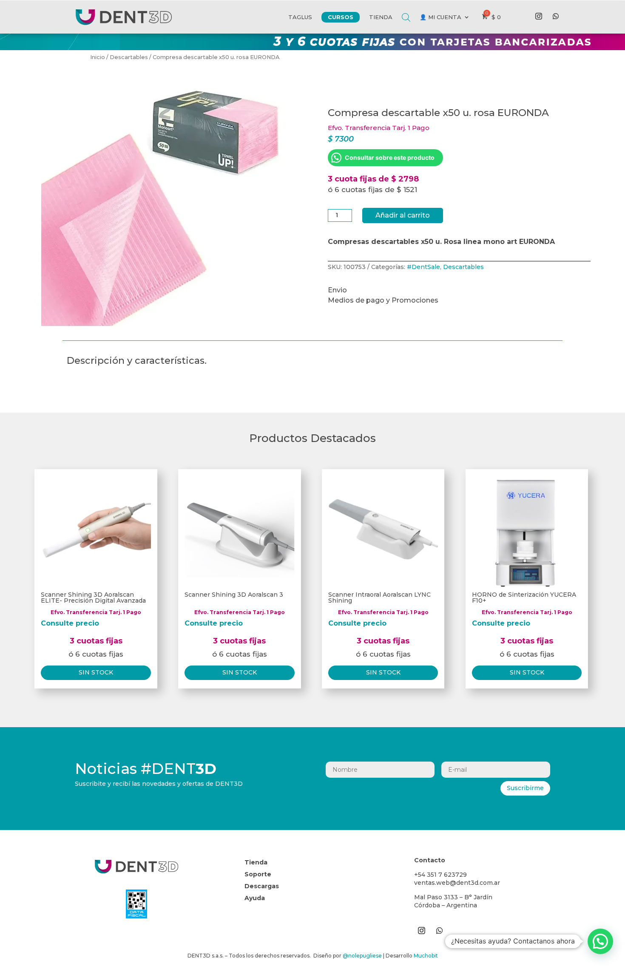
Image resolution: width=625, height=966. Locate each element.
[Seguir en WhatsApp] (555, 16)
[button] (600, 941)
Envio (337, 290)
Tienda (380, 17)
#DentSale (423, 267)
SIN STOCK (96, 672)
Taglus (300, 17)
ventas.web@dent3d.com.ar (457, 883)
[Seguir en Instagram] (538, 16)
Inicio (97, 57)
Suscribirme (525, 788)
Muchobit (426, 955)
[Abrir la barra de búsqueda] (406, 10)
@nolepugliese (362, 955)
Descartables (129, 57)
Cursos (340, 17)
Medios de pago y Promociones (383, 300)
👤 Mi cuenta (440, 17)
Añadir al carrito (402, 215)
